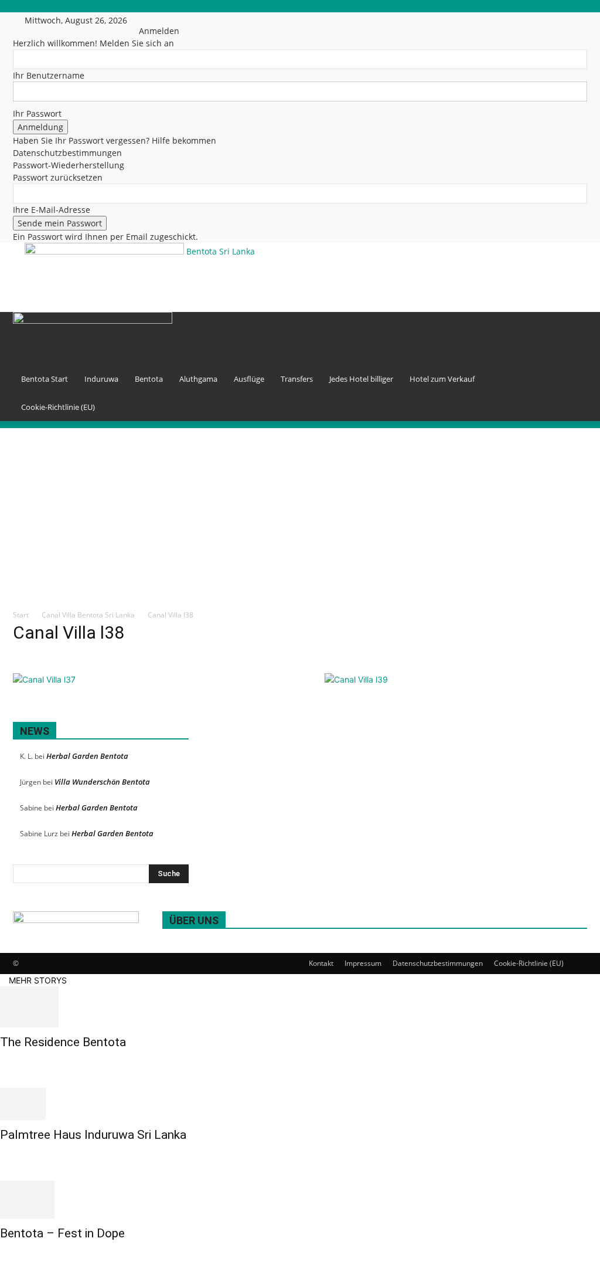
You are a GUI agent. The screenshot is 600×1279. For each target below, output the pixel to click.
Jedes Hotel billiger (361, 379)
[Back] (165, 18)
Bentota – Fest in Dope (62, 1233)
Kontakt (321, 963)
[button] (573, 327)
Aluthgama (198, 379)
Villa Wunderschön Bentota (102, 781)
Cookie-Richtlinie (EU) (58, 407)
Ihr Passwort (37, 113)
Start (21, 615)
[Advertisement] (415, 260)
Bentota (149, 379)
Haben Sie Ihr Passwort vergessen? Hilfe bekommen (114, 140)
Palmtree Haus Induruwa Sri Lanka (93, 1135)
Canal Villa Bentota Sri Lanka (88, 615)
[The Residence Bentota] (300, 1006)
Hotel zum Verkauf (442, 379)
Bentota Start (44, 379)
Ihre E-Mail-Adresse (51, 209)
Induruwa (101, 379)
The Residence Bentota (63, 1042)
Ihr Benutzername (48, 75)
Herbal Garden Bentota (87, 756)
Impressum (363, 963)
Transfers (297, 379)
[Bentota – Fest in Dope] (300, 1199)
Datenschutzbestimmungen (67, 152)
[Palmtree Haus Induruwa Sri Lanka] (300, 1104)
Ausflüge (249, 379)
